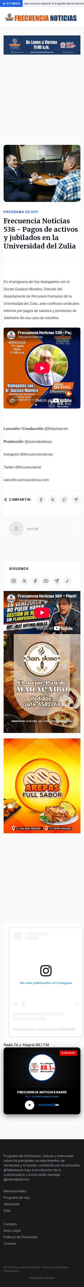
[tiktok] (67, 581)
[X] (52, 499)
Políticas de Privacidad (20, 1237)
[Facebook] (41, 499)
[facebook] (35, 581)
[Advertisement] (42, 102)
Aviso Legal (12, 1230)
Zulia (7, 1210)
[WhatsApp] (64, 499)
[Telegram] (75, 499)
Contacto (10, 1224)
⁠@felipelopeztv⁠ (56, 429)
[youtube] (45, 581)
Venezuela (11, 1204)
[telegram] (56, 581)
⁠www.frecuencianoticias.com (26, 480)
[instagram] (13, 581)
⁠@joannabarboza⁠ (38, 441)
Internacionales (15, 1191)
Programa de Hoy (17, 1197)
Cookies (10, 1243)
